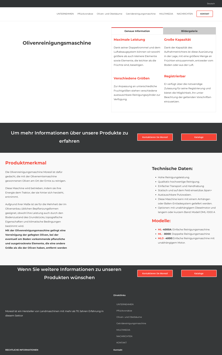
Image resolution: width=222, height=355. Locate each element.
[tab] (137, 30)
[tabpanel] (163, 73)
